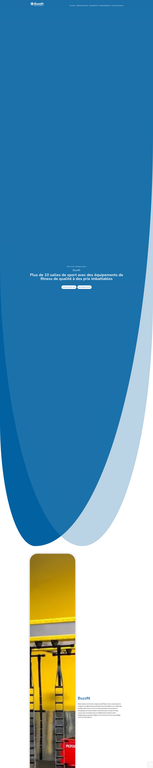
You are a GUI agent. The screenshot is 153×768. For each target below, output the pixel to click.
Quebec (79, 282)
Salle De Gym (73, 282)
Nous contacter (69, 287)
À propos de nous (82, 5)
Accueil (72, 5)
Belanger (84, 282)
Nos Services (93, 5)
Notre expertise (104, 5)
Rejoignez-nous (84, 287)
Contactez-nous (117, 5)
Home (67, 282)
